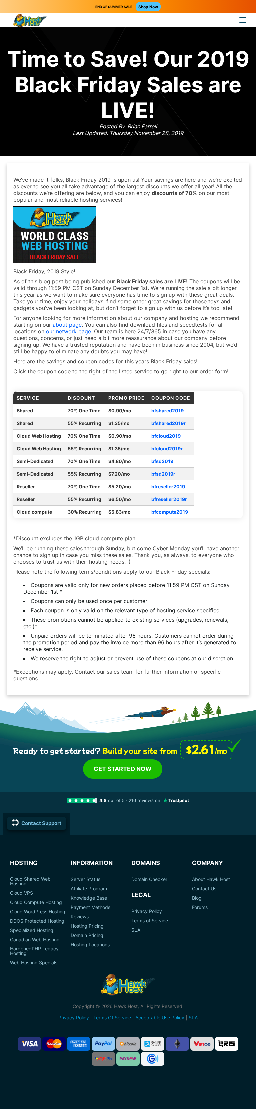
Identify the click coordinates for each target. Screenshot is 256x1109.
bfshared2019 (167, 410)
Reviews (80, 916)
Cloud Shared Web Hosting (30, 881)
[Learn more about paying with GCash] (152, 1059)
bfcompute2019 (169, 512)
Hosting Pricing (87, 926)
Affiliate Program (89, 888)
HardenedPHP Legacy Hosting (34, 951)
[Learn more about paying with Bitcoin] (128, 1044)
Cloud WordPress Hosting (37, 911)
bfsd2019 (162, 461)
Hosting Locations (90, 944)
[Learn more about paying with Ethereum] (177, 1044)
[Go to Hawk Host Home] (30, 21)
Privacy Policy (146, 911)
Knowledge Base (89, 898)
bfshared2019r (168, 423)
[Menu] (242, 20)
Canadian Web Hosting (35, 939)
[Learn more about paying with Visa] (29, 1044)
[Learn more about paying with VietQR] (202, 1044)
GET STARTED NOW (123, 768)
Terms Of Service (112, 1017)
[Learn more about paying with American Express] (78, 1044)
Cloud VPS (21, 893)
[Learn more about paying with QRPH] (103, 1059)
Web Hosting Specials (33, 962)
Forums (200, 907)
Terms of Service (149, 920)
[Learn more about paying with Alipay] (152, 1044)
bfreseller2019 (168, 486)
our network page (68, 331)
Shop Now (148, 6)
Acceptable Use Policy (159, 1017)
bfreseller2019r (169, 499)
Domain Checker (149, 879)
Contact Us (204, 888)
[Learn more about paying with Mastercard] (54, 1044)
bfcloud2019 (166, 436)
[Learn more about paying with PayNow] (128, 1059)
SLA (135, 930)
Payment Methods (90, 907)
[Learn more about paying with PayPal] (103, 1044)
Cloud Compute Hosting (36, 902)
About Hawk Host (211, 879)
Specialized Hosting (31, 930)
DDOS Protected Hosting (37, 921)
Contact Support (41, 823)
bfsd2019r (163, 474)
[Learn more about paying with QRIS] (226, 1044)
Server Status (85, 879)
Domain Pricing (87, 935)
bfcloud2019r (167, 448)
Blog (197, 898)
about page (67, 324)
